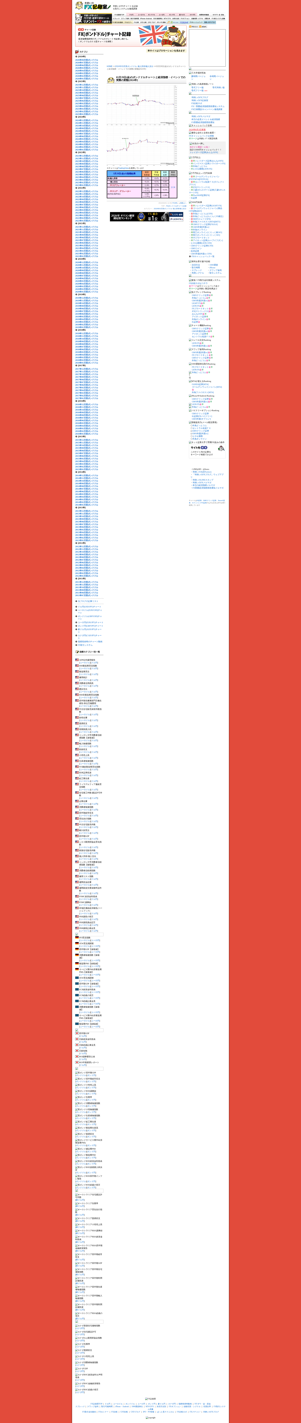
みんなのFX (197, 314)
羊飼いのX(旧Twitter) (202, 472)
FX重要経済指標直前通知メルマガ (208, 488)
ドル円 (131, 15)
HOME (109, 66)
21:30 (173, 187)
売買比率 (207, 19)
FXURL (175, 203)
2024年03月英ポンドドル (126, 66)
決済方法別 (176, 19)
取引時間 (196, 267)
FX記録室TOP (119, 15)
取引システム (215, 273)
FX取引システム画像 (218, 19)
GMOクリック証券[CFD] (202, 246)
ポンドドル (152, 15)
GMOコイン (196, 248)
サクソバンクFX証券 (199, 503)
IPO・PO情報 (161, 22)
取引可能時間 (135, 19)
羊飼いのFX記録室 (199, 100)
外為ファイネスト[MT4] (203, 392)
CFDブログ (151, 22)
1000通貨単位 (158, 19)
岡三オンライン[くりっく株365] (207, 232)
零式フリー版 (197, 87)
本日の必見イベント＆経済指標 (205, 119)
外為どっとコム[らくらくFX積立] (208, 216)
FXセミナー (128, 22)
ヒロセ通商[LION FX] (202, 169)
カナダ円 (192, 15)
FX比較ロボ (184, 22)
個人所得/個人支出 (145, 66)
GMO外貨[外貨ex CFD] (201, 254)
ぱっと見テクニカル (172, 22)
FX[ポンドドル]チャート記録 (131, 37)
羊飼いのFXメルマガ (200, 116)
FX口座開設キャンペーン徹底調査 (206, 109)
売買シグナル (198, 273)
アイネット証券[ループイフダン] (208, 240)
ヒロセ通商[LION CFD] (201, 243)
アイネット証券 (199, 316)
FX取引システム (85, 645)
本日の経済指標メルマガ (204, 485)
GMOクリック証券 (200, 295)
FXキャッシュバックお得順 (201, 136)
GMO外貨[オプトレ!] (201, 419)
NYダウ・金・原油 (218, 15)
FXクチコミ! (195, 1412)
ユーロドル (142, 15)
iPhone (212, 267)
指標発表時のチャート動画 (90, 641)
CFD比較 (143, 22)
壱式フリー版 (197, 90)
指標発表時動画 (204, 15)
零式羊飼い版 (218, 87)
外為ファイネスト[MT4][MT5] (206, 221)
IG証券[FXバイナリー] (202, 416)
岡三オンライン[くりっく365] (206, 235)
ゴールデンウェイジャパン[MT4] (207, 387)
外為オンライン (200, 229)
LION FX (196, 306)
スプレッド (116, 19)
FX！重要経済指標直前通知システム (207, 106)
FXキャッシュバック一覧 (203, 256)
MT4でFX (167, 19)
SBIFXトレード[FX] (202, 219)
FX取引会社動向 (118, 22)
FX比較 (136, 22)
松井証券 (195, 251)
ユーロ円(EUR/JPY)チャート (90, 622)
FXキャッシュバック (196, 22)
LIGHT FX (196, 303)
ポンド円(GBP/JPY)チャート (90, 626)
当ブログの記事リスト (88, 601)
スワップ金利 (125, 19)
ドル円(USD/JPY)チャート (89, 607)
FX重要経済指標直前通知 (202, 122)
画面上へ (183, 203)
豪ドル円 (182, 15)
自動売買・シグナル (196, 19)
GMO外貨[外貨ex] (201, 227)
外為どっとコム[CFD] (202, 213)
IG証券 (194, 198)
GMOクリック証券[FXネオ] (205, 224)
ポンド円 (172, 15)
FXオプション (185, 19)
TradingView (123, 168)
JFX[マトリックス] (201, 187)
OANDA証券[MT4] (200, 384)
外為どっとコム (200, 166)
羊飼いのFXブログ (209, 22)
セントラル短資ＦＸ (201, 336)
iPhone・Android (146, 19)
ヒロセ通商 (198, 436)
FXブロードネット (201, 238)
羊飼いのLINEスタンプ (203, 480)
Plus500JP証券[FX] (201, 195)
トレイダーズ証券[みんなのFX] (204, 152)
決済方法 (196, 265)
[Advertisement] (188, 7)
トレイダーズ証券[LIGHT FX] (208, 205)
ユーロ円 (162, 15)
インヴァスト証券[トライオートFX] (209, 163)
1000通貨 (213, 265)
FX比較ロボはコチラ (198, 283)
